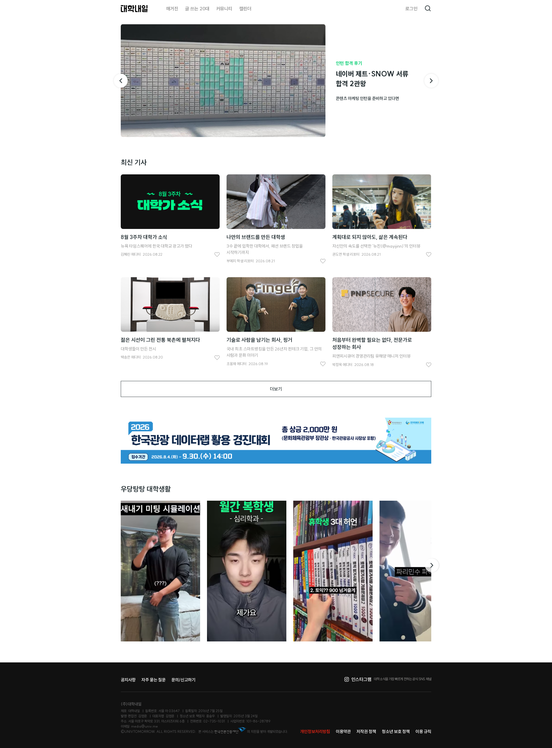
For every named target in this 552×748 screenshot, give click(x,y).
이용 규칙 (423, 731)
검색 (427, 8)
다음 (432, 565)
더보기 (276, 389)
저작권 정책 (366, 731)
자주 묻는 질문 (153, 680)
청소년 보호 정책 (396, 731)
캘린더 (245, 8)
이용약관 (343, 731)
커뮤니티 (224, 8)
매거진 (172, 8)
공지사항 (128, 680)
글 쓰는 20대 (197, 8)
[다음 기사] (431, 81)
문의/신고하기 (183, 680)
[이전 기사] (121, 81)
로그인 (411, 8)
